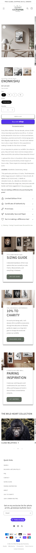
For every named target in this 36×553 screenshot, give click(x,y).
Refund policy (11, 546)
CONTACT (6, 478)
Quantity (3, 106)
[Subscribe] (30, 513)
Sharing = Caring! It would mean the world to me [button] (17, 225)
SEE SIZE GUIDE (15, 277)
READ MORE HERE (15, 339)
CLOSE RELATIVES (9, 443)
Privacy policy (20, 546)
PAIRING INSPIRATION (10, 486)
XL (20, 95)
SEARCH (6, 465)
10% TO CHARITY (9, 494)
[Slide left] (2, 72)
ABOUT (6, 490)
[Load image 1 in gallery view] (9, 71)
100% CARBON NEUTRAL (11, 499)
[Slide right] (34, 72)
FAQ (5, 474)
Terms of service (29, 546)
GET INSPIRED (14, 399)
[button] (4, 8)
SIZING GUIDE (8, 482)
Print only (6, 102)
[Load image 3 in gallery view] (27, 71)
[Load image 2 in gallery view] (18, 71)
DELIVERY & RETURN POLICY (12, 469)
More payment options (18, 126)
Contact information (19, 549)
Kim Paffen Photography (17, 544)
